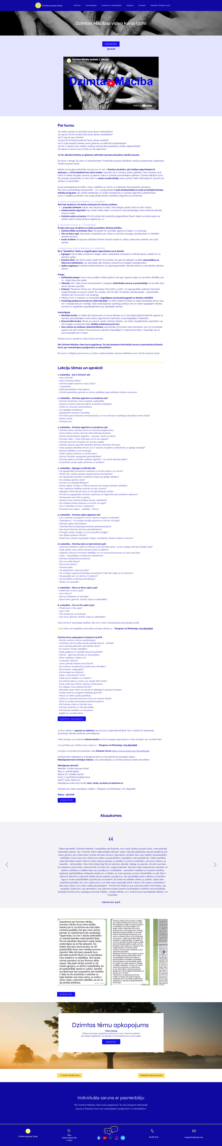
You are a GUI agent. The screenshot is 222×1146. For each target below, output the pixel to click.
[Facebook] (98, 1138)
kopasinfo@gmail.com (194, 1137)
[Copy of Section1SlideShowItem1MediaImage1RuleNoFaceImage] (104, 902)
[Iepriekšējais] (7, 864)
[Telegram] (122, 1138)
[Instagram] (116, 1138)
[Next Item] (164, 952)
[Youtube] (104, 1138)
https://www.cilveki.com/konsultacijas (131, 751)
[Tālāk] (215, 864)
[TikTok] (110, 1138)
